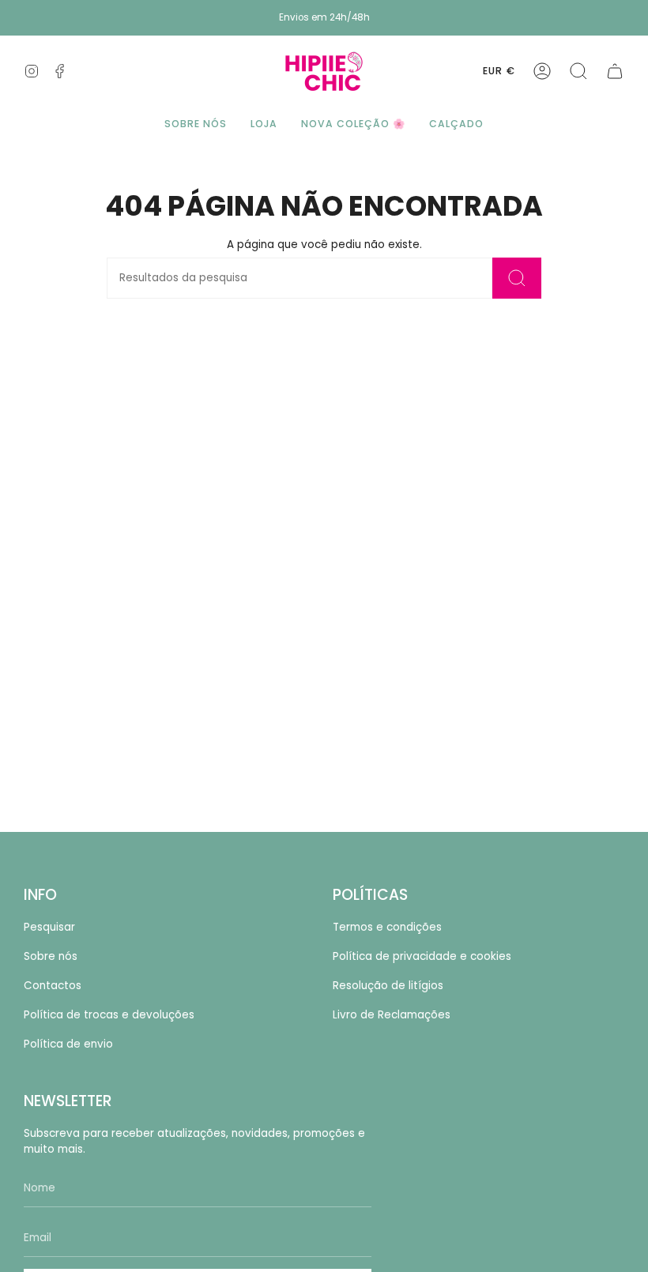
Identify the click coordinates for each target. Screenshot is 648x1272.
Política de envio (68, 1044)
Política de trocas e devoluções (109, 1014)
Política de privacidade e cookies (422, 956)
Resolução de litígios (388, 985)
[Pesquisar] (516, 278)
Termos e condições (387, 927)
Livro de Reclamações (391, 1014)
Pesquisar (49, 927)
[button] (578, 71)
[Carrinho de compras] (615, 71)
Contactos (52, 985)
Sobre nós (50, 956)
